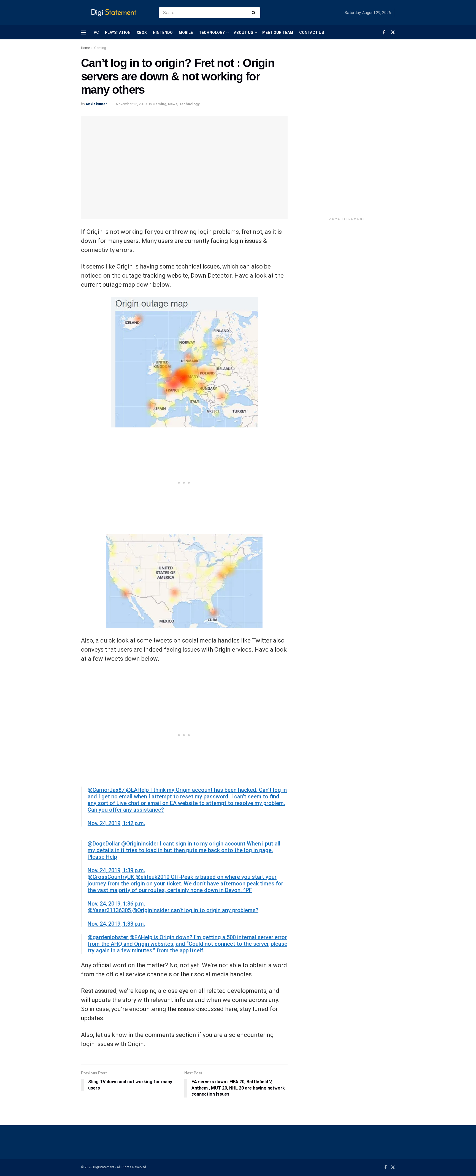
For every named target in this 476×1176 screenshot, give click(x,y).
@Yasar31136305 (110, 910)
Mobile (186, 32)
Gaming (100, 48)
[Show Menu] (83, 32)
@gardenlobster (108, 937)
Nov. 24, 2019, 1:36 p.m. (116, 903)
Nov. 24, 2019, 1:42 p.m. (116, 823)
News (172, 104)
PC (96, 32)
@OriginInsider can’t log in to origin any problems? (195, 910)
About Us (243, 32)
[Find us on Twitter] (393, 32)
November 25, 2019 (131, 104)
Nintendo (163, 32)
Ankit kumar (96, 104)
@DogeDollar (104, 843)
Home (85, 48)
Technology (212, 32)
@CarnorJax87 (107, 790)
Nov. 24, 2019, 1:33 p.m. (116, 923)
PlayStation (118, 32)
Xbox (142, 32)
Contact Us (311, 32)
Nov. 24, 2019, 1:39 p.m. (116, 870)
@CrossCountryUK (112, 877)
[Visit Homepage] (115, 13)
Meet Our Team (277, 32)
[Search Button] (254, 12)
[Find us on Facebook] (384, 32)
